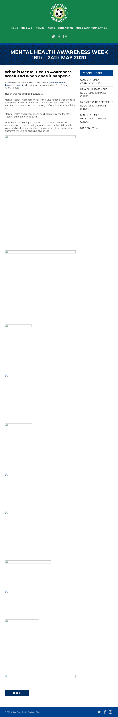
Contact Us (65, 28)
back (18, 692)
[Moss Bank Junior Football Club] (59, 20)
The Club (26, 28)
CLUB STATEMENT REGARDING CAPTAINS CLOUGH (93, 118)
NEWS (51, 28)
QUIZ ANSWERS (89, 128)
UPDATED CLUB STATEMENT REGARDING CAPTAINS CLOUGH (96, 105)
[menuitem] (14, 28)
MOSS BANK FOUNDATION (91, 28)
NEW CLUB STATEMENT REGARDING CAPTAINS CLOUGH (93, 93)
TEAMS (40, 28)
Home (14, 28)
